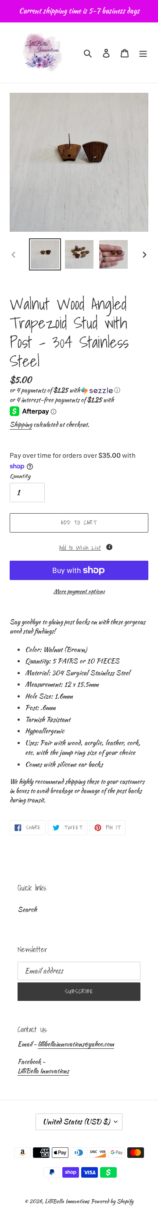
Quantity (20, 476)
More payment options (79, 591)
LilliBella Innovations (43, 1070)
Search (27, 909)
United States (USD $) (76, 1122)
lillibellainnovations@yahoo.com (76, 1044)
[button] (65, 390)
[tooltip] (109, 547)
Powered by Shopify (112, 1201)
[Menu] (143, 52)
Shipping (21, 424)
